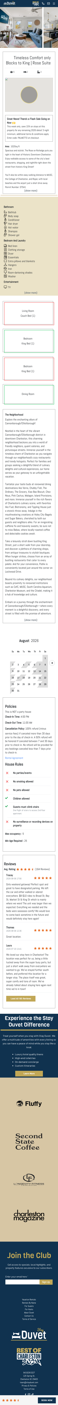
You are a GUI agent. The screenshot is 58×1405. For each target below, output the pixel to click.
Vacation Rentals (29, 1299)
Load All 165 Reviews (21, 998)
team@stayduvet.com (29, 1382)
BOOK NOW (46, 1400)
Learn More (29, 1073)
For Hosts (29, 1309)
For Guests (29, 1306)
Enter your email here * (16, 1276)
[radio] (17, 869)
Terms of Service (29, 1319)
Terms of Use (29, 1388)
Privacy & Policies (29, 1385)
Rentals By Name (29, 1302)
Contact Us (29, 1315)
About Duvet (29, 1312)
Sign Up (46, 1282)
